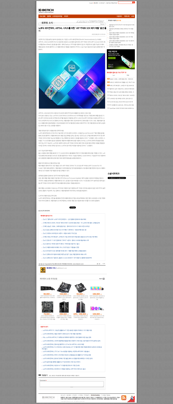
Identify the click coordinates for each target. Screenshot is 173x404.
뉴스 (114, 75)
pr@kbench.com (62, 268)
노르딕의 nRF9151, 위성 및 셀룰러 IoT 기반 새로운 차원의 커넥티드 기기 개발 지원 (67, 330)
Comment (43, 380)
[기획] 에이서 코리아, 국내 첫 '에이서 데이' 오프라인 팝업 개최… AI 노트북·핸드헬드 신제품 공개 (71, 223)
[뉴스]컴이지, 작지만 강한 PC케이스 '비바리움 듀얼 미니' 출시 (60, 244)
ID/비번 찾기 (102, 3)
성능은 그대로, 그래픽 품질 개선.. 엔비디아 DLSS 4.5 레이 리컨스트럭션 (120, 79)
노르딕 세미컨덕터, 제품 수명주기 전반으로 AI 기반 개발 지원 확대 (61, 334)
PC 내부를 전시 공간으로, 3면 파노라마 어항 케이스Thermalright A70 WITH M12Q (120, 105)
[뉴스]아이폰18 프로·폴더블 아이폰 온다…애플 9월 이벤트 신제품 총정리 (64, 251)
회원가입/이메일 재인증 (111, 3)
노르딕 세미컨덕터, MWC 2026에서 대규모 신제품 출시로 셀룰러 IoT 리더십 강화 (66, 355)
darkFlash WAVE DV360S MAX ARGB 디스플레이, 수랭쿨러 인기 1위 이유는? (120, 109)
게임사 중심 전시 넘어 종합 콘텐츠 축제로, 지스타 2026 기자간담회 (120, 92)
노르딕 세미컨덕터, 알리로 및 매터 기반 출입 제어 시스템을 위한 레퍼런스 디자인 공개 (67, 358)
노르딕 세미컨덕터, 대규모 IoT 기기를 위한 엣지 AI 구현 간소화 (60, 365)
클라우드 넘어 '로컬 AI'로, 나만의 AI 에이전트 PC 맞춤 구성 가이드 (120, 89)
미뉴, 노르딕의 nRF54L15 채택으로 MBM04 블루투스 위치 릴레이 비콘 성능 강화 (66, 337)
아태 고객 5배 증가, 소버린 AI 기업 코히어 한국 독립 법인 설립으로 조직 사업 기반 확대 (120, 86)
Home (102, 24)
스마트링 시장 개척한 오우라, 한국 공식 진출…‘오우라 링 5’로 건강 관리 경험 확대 (120, 99)
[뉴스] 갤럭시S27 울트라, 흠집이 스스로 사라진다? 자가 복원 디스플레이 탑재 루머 (67, 258)
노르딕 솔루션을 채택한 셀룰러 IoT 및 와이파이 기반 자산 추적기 (61, 362)
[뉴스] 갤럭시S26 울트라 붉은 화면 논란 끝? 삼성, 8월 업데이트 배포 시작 (64, 254)
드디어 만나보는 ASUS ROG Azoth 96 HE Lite (120, 102)
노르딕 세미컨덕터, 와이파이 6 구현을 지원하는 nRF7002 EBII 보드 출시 (64, 369)
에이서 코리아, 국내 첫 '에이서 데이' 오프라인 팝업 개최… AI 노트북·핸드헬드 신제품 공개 (121, 96)
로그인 (96, 3)
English (91, 3)
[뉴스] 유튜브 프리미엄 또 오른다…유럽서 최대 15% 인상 (59, 233)
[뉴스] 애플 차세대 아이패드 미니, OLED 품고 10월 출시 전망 (60, 247)
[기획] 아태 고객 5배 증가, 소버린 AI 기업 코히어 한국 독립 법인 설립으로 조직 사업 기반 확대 (69, 237)
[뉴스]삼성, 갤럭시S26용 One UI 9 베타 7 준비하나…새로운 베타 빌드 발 (64, 230)
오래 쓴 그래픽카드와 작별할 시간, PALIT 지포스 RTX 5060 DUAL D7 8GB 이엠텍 (121, 83)
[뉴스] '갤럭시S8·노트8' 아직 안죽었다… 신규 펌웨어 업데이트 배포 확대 (64, 219)
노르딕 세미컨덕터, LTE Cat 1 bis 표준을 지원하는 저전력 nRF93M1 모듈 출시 (66, 351)
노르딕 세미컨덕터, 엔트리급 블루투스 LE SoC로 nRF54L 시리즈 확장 (63, 344)
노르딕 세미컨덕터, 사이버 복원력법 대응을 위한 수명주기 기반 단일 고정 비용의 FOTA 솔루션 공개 (71, 341)
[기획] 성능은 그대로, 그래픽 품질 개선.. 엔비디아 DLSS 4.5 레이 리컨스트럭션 (66, 226)
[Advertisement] (98, 9)
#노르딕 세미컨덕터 (45, 210)
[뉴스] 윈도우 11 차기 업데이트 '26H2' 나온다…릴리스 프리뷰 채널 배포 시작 (65, 240)
